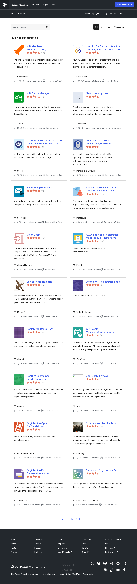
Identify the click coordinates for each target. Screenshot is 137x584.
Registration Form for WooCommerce (38, 472)
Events (85, 543)
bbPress (110, 548)
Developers (63, 548)
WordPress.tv (65, 552)
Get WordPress (124, 4)
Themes (38, 543)
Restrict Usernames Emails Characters (38, 377)
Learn (60, 539)
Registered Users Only (40, 329)
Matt (108, 543)
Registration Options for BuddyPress (38, 425)
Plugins (37, 548)
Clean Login (33, 234)
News (13, 543)
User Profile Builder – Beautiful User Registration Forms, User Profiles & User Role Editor (103, 48)
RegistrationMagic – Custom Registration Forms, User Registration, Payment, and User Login (104, 189)
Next (78, 519)
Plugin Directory (18, 13)
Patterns (38, 552)
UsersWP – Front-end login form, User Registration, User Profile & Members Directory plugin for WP (45, 142)
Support (61, 543)
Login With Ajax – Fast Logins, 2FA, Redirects (98, 142)
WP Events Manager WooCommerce (100, 330)
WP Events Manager (38, 93)
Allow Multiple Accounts (40, 187)
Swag (85, 552)
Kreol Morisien (42, 567)
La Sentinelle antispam (39, 281)
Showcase (39, 539)
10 (72, 518)
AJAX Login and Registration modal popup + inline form (102, 236)
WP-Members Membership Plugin (37, 48)
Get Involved (87, 539)
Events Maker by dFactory (101, 423)
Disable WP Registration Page (103, 281)
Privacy (14, 552)
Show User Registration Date (102, 470)
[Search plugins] (47, 27)
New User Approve (97, 93)
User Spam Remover (97, 376)
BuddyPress (111, 552)
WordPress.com (113, 539)
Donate (86, 548)
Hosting (14, 548)
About (13, 539)
